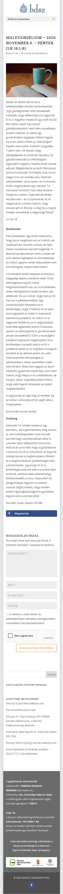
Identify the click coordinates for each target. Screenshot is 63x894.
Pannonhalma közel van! (21, 710)
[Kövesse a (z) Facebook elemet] (31, 885)
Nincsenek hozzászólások (34, 53)
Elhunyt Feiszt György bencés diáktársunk (31, 743)
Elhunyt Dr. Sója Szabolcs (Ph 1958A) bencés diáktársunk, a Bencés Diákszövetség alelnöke (28, 721)
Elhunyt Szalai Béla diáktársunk (25, 703)
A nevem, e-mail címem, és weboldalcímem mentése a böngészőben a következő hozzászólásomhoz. (30, 618)
